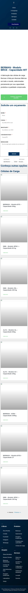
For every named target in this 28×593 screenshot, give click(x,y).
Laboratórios (6, 578)
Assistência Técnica (19, 562)
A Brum (4, 526)
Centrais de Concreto (6, 565)
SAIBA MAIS (5, 210)
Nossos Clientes (7, 557)
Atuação (4, 550)
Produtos (14, 13)
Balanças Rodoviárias (6, 561)
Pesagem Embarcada (6, 574)
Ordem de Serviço (18, 558)
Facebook (5, 536)
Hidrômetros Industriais (19, 571)
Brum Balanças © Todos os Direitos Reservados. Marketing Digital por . (14, 589)
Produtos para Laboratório (19, 542)
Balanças (18, 530)
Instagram (5, 539)
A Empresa (14, 10)
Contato (14, 19)
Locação (18, 575)
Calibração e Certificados (19, 567)
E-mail (3, 120)
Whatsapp (4, 127)
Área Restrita (6, 530)
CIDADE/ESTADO (6, 134)
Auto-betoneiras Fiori (7, 570)
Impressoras (19, 533)
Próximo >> (17, 512)
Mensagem (4, 142)
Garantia (18, 578)
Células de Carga (20, 545)
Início (14, 7)
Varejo (4, 581)
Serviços (14, 16)
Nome (3, 113)
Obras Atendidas (7, 554)
